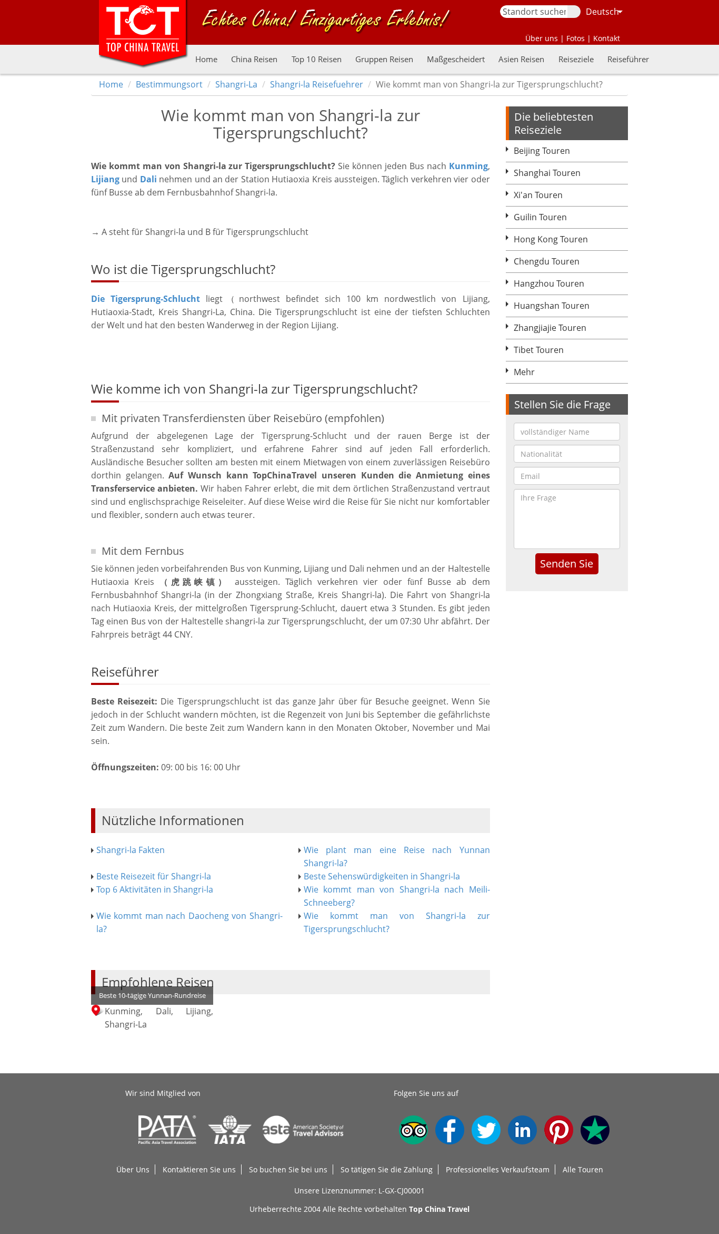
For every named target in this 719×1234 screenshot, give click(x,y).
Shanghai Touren (547, 173)
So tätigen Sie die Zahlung (387, 1169)
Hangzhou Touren (549, 283)
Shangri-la (236, 84)
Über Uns (132, 1169)
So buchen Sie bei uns (288, 1169)
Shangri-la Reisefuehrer (316, 84)
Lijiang (105, 179)
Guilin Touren (540, 217)
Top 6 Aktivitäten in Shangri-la (154, 889)
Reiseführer (628, 59)
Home (206, 59)
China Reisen (254, 59)
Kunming (468, 166)
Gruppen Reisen (384, 59)
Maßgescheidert (456, 59)
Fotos (575, 38)
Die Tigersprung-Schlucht (145, 299)
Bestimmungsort (169, 84)
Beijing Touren (542, 150)
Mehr (524, 372)
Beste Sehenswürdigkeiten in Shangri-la (382, 876)
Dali (148, 179)
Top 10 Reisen (317, 59)
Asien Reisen (521, 59)
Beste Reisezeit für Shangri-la (153, 876)
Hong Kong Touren (551, 239)
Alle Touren (583, 1169)
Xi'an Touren (538, 195)
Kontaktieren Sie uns (199, 1169)
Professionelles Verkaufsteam (498, 1169)
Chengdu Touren (547, 261)
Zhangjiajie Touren (550, 328)
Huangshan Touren (552, 305)
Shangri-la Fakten (130, 850)
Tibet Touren (539, 350)
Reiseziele (576, 59)
